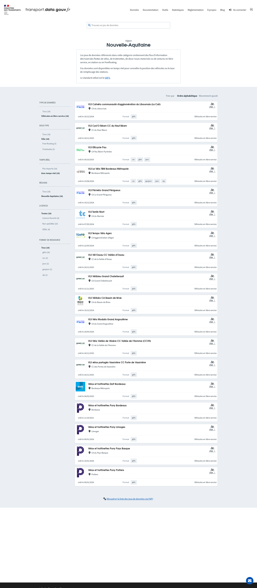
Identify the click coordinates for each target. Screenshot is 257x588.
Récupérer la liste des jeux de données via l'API (130, 498)
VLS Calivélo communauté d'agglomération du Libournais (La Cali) (124, 104)
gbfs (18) (46, 252)
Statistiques (178, 9)
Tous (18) (46, 111)
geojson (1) (47, 269)
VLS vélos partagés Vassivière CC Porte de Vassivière (117, 362)
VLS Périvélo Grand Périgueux (104, 190)
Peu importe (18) (49, 168)
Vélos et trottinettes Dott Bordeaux (107, 384)
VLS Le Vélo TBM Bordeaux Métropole (108, 169)
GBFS (107, 77)
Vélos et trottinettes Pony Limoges (106, 427)
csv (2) (45, 258)
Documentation (150, 9)
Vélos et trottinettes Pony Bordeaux (107, 406)
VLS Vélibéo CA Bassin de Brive (105, 298)
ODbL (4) (46, 229)
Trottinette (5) (48, 149)
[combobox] (128, 25)
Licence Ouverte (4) (50, 218)
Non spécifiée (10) (50, 223)
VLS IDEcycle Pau (97, 147)
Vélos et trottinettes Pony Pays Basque (109, 449)
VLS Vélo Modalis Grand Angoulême (108, 319)
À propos (211, 9)
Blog (222, 9)
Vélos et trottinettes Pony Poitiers (106, 470)
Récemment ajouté (208, 95)
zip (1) (45, 275)
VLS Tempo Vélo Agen (100, 233)
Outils (165, 9)
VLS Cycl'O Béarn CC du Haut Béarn (107, 126)
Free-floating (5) (49, 143)
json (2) (45, 263)
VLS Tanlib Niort (96, 212)
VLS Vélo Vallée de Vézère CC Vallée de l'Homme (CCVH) (119, 341)
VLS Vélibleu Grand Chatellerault (106, 276)
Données (134, 9)
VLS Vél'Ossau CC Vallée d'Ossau (106, 255)
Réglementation (196, 9)
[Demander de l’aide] (249, 580)
